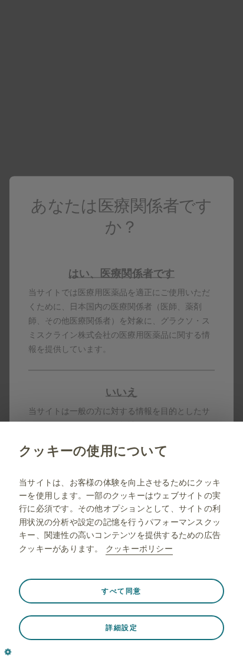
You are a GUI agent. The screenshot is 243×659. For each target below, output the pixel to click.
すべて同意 (121, 591)
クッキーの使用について (93, 450)
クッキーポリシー (139, 548)
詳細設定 (121, 628)
